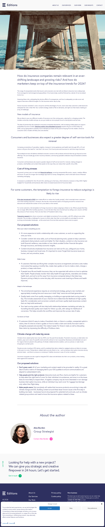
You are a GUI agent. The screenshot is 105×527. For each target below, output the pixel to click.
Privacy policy (56, 493)
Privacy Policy (12, 523)
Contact (99, 5)
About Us (55, 5)
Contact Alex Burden (41, 439)
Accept (50, 508)
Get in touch (13, 476)
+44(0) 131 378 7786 (74, 500)
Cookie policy (5, 523)
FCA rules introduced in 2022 (26, 199)
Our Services (66, 5)
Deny (71, 508)
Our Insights (88, 5)
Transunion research (23, 216)
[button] (102, 504)
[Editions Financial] (9, 5)
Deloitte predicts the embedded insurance (48, 126)
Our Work (77, 5)
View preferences (92, 508)
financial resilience (46, 172)
